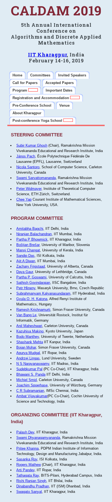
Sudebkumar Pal (29, 369)
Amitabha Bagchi (29, 229)
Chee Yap (24, 199)
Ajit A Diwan (25, 261)
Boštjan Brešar (27, 245)
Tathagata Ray (27, 475)
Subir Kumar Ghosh (31, 145)
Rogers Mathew (28, 465)
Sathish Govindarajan (33, 283)
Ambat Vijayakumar (31, 396)
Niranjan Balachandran (34, 234)
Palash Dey (25, 432)
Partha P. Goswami (31, 277)
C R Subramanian (30, 391)
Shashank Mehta (29, 342)
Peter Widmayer (28, 189)
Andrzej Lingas (28, 358)
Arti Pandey (25, 470)
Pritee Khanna (27, 448)
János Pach (25, 156)
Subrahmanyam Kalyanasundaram (43, 293)
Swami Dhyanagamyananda (38, 438)
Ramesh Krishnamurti (33, 310)
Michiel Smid (26, 380)
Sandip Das (25, 256)
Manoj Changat (28, 250)
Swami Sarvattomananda (36, 178)
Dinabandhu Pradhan (32, 486)
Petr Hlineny (25, 288)
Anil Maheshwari (29, 326)
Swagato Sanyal (29, 492)
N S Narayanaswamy (32, 364)
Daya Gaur (24, 272)
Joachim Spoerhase (32, 385)
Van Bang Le (26, 315)
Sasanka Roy (26, 459)
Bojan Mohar (26, 347)
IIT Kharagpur (47, 54)
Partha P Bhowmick (32, 239)
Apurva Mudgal (28, 353)
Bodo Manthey (27, 337)
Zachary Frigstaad (30, 266)
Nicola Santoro (27, 167)
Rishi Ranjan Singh (31, 481)
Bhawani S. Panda (30, 374)
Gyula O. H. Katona (31, 299)
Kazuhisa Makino (29, 331)
